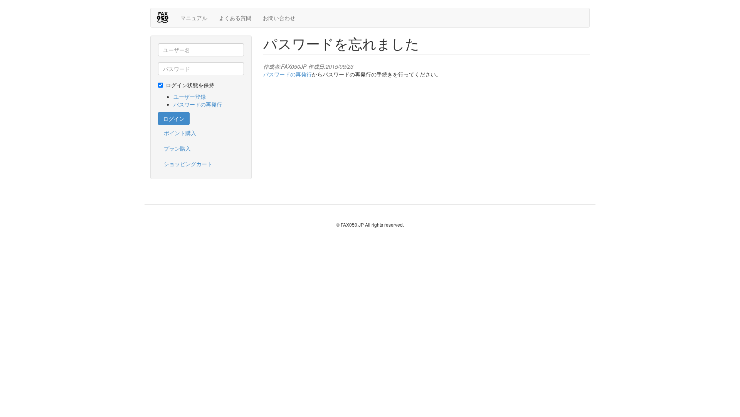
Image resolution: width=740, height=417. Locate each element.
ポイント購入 (180, 133)
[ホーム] (165, 17)
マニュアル (193, 18)
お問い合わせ (279, 18)
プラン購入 (177, 148)
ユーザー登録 (189, 96)
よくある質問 (235, 18)
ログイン (174, 118)
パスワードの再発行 (197, 104)
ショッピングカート (188, 164)
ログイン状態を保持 (190, 85)
